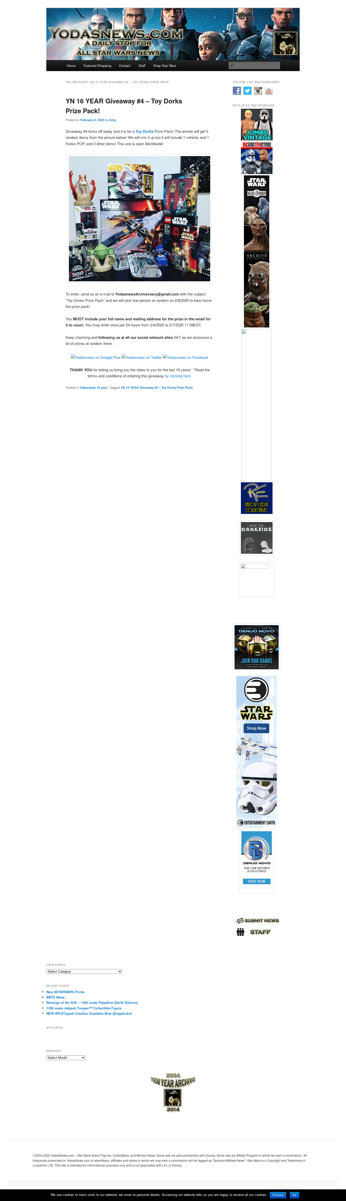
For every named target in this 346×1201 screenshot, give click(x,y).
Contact (124, 65)
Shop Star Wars (164, 65)
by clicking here (178, 375)
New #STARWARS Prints (65, 991)
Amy (112, 120)
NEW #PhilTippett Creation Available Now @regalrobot (89, 1013)
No (295, 1195)
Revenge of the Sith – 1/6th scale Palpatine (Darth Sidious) (92, 1002)
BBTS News (55, 997)
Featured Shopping (97, 65)
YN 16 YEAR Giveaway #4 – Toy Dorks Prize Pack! (157, 387)
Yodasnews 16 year (93, 387)
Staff (142, 65)
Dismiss (278, 1195)
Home (71, 65)
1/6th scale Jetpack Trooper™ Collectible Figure (83, 1008)
